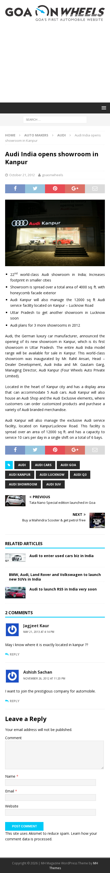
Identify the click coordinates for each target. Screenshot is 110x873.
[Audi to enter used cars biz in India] (15, 558)
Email (10, 791)
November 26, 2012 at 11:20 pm (44, 678)
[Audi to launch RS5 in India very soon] (15, 592)
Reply (14, 654)
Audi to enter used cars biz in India (61, 555)
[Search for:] (55, 119)
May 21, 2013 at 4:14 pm (38, 632)
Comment (13, 737)
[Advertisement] (55, 61)
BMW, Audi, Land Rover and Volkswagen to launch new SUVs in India (55, 577)
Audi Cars (43, 465)
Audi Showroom (23, 484)
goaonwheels (52, 175)
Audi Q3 (80, 474)
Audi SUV (53, 484)
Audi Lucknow (52, 474)
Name (10, 776)
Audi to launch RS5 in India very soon (63, 589)
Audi (22, 465)
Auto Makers (36, 135)
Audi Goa (68, 465)
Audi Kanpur (19, 474)
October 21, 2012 (22, 175)
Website (11, 806)
